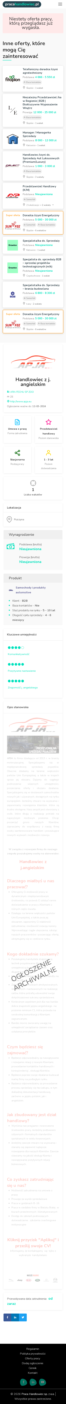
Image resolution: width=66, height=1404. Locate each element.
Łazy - (34, 303)
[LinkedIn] (33, 1382)
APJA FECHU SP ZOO (22, 392)
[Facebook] (23, 1382)
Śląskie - (34, 88)
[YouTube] (42, 1382)
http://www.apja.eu (21, 401)
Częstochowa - (38, 275)
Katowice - (35, 145)
